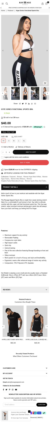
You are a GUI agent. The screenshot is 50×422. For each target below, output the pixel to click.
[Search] (7, 3)
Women (19, 177)
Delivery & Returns (24, 147)
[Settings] (43, 3)
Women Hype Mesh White (32, 177)
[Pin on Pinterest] (26, 104)
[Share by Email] (35, 104)
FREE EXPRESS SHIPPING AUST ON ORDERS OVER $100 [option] (25, 7)
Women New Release (18, 179)
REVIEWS (6, 290)
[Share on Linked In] (29, 104)
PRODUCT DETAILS (10, 187)
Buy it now (25, 162)
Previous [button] (1, 8)
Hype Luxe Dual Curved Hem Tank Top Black (37, 339)
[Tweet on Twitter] (23, 104)
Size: (11, 136)
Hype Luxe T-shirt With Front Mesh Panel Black (13, 339)
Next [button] (49, 8)
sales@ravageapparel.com (15, 382)
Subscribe (41, 404)
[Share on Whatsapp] (32, 104)
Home (3, 10)
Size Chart (18, 136)
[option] (25, 50)
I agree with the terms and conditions (16, 157)
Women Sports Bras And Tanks (35, 181)
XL (24, 141)
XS (3, 141)
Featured (10, 10)
